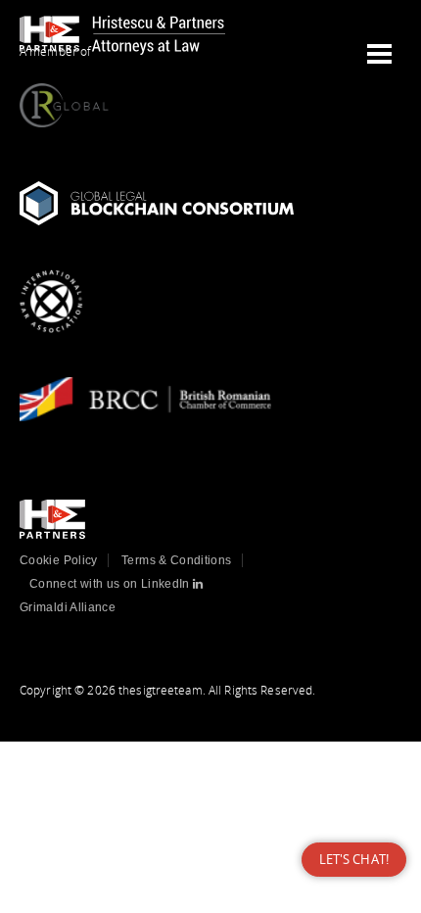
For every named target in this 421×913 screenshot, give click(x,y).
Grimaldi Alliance (68, 607)
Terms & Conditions (176, 560)
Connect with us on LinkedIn (111, 584)
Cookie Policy (59, 560)
